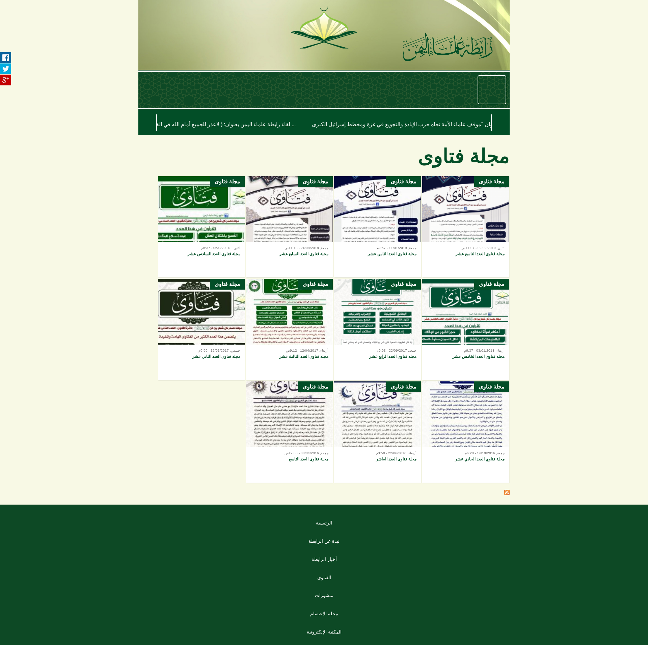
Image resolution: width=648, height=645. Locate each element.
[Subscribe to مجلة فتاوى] (507, 493)
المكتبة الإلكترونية (324, 632)
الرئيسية (324, 523)
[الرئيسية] (448, 48)
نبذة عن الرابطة (324, 541)
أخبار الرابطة (324, 559)
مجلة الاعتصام (324, 614)
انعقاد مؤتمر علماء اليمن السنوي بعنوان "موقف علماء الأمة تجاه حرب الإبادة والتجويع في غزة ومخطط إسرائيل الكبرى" (281, 124)
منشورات (324, 595)
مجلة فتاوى (492, 187)
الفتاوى (324, 577)
